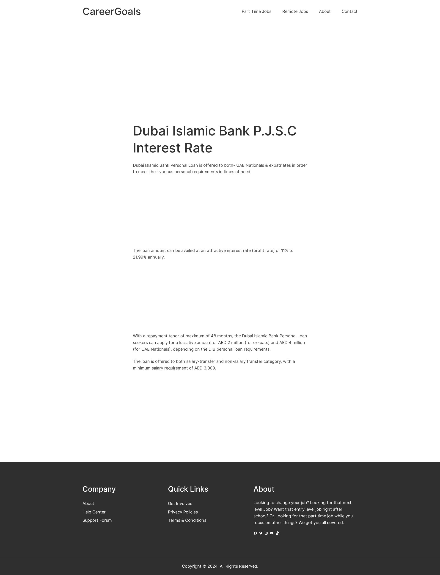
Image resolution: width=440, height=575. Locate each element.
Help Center (94, 511)
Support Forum (97, 520)
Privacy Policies (183, 511)
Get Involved (180, 503)
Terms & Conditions (187, 520)
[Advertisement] (220, 61)
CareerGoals (111, 11)
